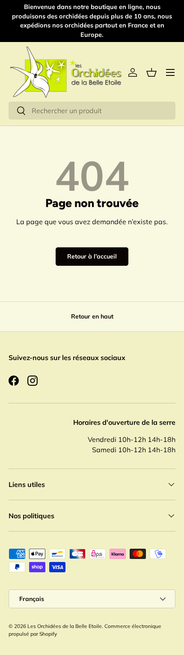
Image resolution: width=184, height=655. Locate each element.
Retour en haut (92, 316)
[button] (151, 72)
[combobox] (92, 111)
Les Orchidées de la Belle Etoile (64, 626)
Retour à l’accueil (92, 256)
